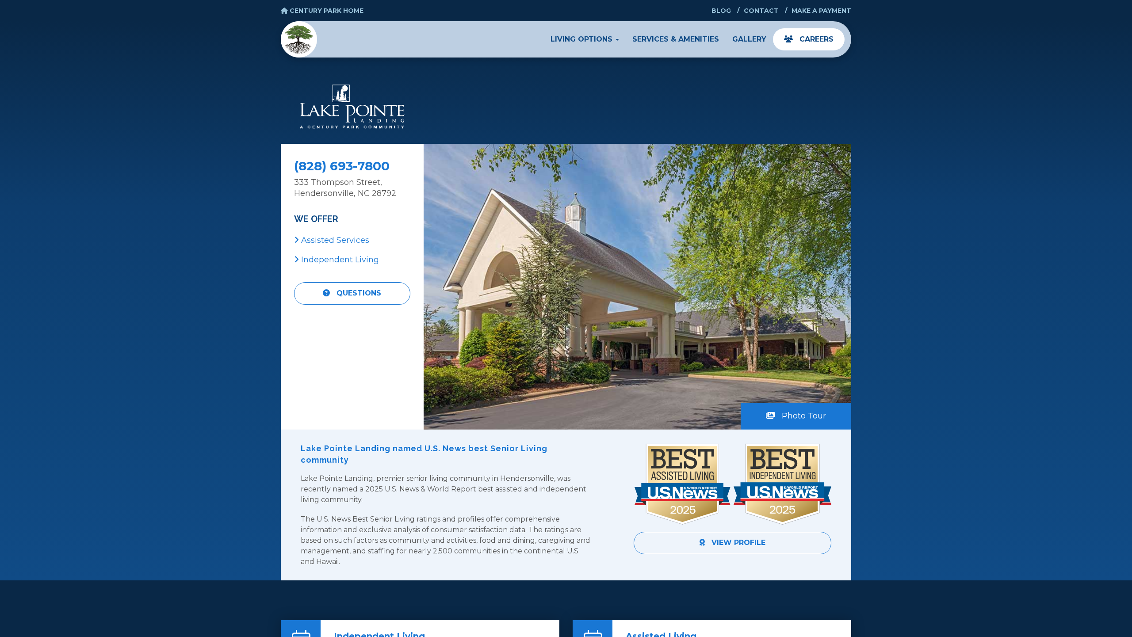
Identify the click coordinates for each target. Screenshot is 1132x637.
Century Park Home (325, 11)
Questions (357, 293)
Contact (761, 11)
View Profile (737, 542)
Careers (815, 39)
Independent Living (339, 260)
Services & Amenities (675, 39)
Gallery (749, 39)
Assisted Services (334, 240)
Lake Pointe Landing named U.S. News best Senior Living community (424, 454)
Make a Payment (821, 11)
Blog (721, 11)
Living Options (583, 39)
